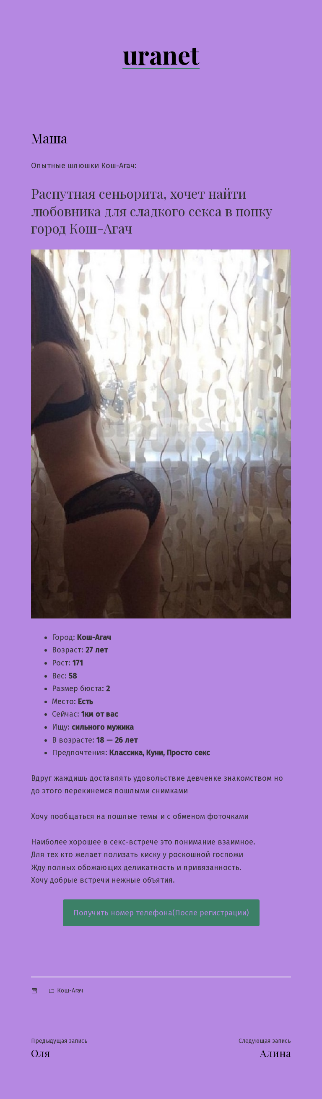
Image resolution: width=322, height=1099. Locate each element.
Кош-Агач (70, 990)
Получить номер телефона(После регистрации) (161, 912)
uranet (161, 54)
